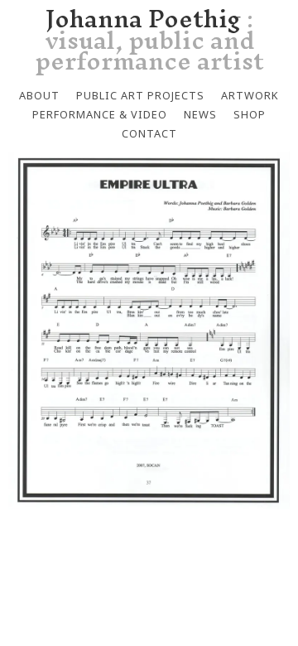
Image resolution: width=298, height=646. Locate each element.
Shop (249, 114)
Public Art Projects (140, 95)
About (39, 95)
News (200, 114)
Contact (149, 133)
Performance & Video (99, 114)
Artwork (250, 95)
